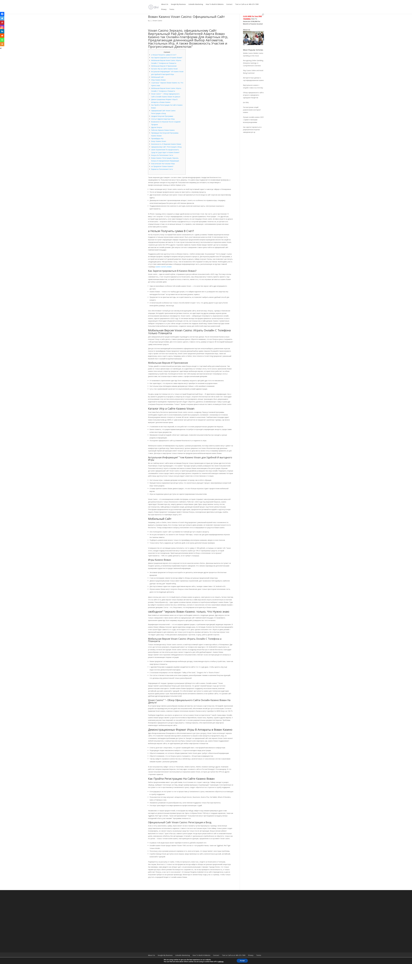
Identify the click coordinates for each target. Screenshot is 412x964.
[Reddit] (2, 35)
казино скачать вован (163, 267)
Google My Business (178, 4)
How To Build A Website (214, 4)
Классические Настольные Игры (163, 164)
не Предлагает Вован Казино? (162, 166)
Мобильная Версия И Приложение (164, 66)
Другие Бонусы (156, 127)
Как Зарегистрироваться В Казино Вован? (166, 58)
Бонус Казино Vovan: (158, 141)
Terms (171, 9)
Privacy (164, 9)
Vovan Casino (157, 21)
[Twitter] (2, 18)
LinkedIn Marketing (196, 4)
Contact (229, 4)
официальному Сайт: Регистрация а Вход (166, 147)
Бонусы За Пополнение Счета (162, 155)
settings (220, 962)
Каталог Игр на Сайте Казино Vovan (164, 69)
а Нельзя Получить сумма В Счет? (163, 55)
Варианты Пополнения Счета (162, 169)
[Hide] (1, 48)
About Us (164, 4)
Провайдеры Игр (157, 138)
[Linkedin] (2, 31)
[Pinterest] (2, 22)
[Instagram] (2, 27)
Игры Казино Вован (158, 80)
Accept (242, 961)
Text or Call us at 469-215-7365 (247, 4)
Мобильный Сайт (157, 77)
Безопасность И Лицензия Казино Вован (166, 144)
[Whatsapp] (2, 40)
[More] (2, 44)
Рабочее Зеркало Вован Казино (163, 130)
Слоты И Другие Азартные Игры (163, 119)
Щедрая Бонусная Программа (162, 116)
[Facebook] (2, 14)
